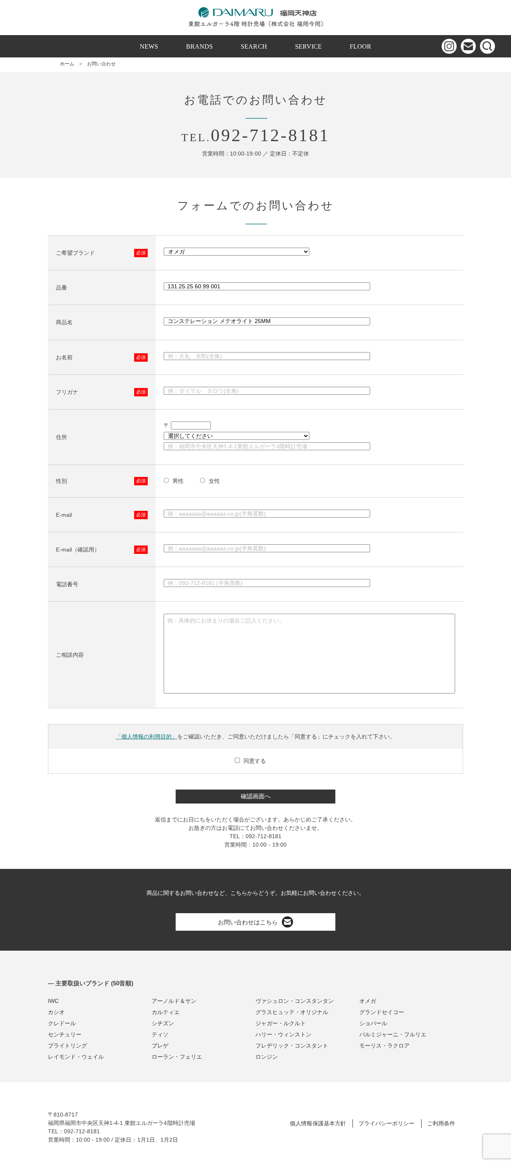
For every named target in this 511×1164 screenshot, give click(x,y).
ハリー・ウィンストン (283, 1034)
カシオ (56, 1012)
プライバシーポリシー (386, 1123)
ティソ (160, 1034)
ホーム (67, 64)
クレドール (62, 1023)
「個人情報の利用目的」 (146, 736)
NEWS (149, 46)
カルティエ (166, 1012)
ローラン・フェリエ (177, 1057)
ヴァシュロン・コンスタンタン (295, 1001)
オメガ (367, 1001)
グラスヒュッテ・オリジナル (292, 1012)
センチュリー (64, 1034)
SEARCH (254, 46)
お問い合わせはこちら (248, 922)
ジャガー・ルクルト (281, 1023)
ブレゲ (160, 1045)
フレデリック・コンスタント (292, 1045)
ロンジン (267, 1057)
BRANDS (199, 46)
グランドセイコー (381, 1012)
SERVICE (308, 46)
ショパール (373, 1023)
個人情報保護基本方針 (318, 1123)
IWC (53, 1001)
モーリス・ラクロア (384, 1045)
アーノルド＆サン (174, 1001)
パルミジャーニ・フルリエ (392, 1034)
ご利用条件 (441, 1123)
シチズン (163, 1023)
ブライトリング (67, 1045)
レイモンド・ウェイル (76, 1057)
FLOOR (360, 46)
